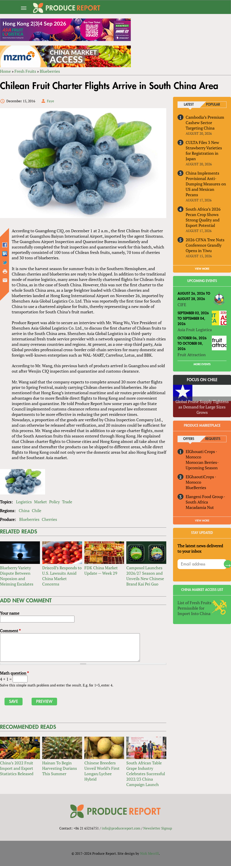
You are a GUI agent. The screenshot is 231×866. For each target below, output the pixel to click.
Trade (67, 501)
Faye (50, 101)
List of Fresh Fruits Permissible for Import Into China (194, 608)
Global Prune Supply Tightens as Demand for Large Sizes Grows (202, 407)
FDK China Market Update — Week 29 (101, 570)
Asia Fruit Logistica (195, 329)
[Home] (66, 8)
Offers (188, 439)
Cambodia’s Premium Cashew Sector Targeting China (205, 122)
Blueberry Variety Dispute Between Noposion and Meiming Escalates (16, 576)
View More (202, 520)
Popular (213, 104)
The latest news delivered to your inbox (200, 548)
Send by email (5, 280)
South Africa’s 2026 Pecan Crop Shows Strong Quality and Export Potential (203, 217)
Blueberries (50, 71)
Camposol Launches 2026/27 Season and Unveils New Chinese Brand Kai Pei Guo (145, 576)
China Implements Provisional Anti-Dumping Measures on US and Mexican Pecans (206, 183)
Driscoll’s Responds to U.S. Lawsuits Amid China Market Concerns (62, 576)
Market (40, 501)
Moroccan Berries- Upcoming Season (202, 465)
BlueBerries (196, 487)
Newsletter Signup (157, 828)
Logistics (24, 501)
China (24, 510)
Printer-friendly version (5, 271)
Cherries (49, 519)
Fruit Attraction (192, 354)
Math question (14, 673)
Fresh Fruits (25, 71)
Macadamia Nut (200, 507)
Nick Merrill (149, 853)
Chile (36, 510)
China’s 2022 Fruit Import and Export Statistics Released (16, 768)
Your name (9, 613)
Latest (189, 104)
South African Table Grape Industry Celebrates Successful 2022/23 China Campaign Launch (145, 773)
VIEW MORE (202, 268)
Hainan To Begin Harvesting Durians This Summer (59, 768)
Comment (10, 630)
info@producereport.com (121, 828)
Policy (54, 501)
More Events (202, 364)
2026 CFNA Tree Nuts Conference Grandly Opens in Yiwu (205, 245)
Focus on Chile (202, 380)
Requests (212, 439)
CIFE (182, 304)
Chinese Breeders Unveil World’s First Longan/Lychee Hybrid (102, 771)
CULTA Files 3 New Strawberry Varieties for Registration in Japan (204, 150)
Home (5, 71)
